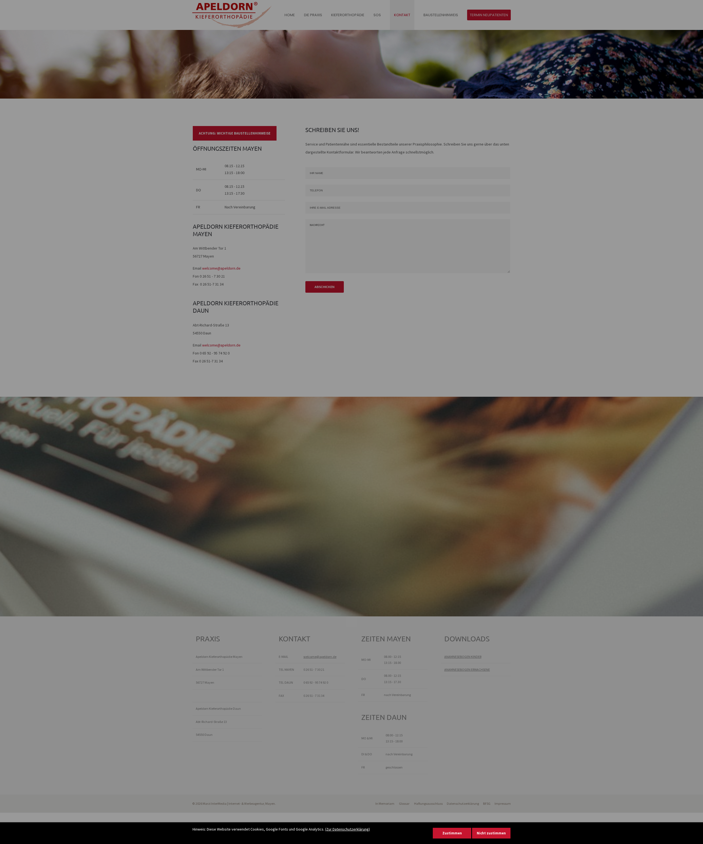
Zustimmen (452, 833)
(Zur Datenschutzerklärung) (347, 829)
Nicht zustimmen (491, 833)
